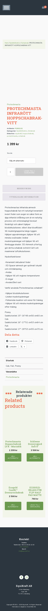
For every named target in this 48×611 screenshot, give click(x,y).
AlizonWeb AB (31, 607)
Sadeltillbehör (14, 43)
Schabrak (24, 43)
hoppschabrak (28, 134)
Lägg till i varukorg (29, 172)
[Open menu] (6, 7)
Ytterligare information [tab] (24, 197)
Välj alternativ (13, 457)
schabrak (21, 136)
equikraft (18, 134)
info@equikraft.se (24, 551)
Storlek (9, 153)
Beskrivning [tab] (24, 188)
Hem (6, 43)
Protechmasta (13, 104)
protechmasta (12, 136)
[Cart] (43, 7)
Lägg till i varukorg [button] (35, 506)
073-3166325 (24, 547)
